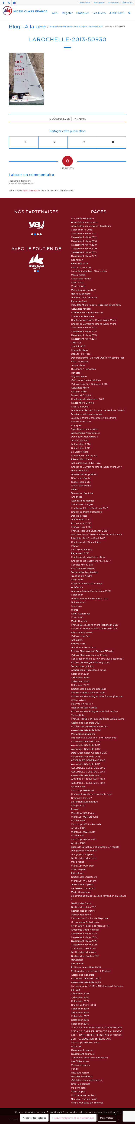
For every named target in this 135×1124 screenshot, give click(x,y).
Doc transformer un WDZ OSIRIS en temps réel (97, 357)
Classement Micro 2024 (84, 937)
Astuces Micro (78, 391)
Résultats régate (80, 1072)
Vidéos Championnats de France (89, 655)
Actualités (76, 640)
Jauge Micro (78, 365)
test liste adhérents (81, 1076)
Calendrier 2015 (80, 1023)
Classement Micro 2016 (84, 241)
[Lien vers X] (8, 2)
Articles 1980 (78, 843)
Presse (74, 809)
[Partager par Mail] (113, 142)
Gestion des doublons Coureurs (88, 689)
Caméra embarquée (82, 316)
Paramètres (106, 1117)
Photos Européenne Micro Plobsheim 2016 (94, 625)
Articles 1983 (78, 820)
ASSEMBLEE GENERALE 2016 (88, 760)
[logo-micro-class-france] (25, 13)
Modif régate (78, 869)
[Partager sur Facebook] (25, 142)
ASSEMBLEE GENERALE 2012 (88, 783)
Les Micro (76, 606)
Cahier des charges (82, 504)
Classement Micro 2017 (84, 338)
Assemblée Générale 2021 (85, 722)
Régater (75, 373)
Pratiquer (76, 425)
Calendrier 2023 (80, 993)
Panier (74, 1069)
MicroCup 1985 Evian (83, 813)
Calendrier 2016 (80, 1020)
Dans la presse (79, 515)
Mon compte (78, 286)
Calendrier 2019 (80, 1008)
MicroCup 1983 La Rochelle (86, 824)
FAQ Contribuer (80, 361)
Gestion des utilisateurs (84, 877)
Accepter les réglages (34, 1117)
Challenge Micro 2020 (83, 1005)
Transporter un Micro (82, 666)
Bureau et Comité (81, 395)
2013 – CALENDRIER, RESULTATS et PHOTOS (96, 1031)
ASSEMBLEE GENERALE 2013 (88, 779)
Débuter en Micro (81, 354)
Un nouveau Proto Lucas (85, 922)
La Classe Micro (79, 451)
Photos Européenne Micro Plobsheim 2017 (94, 628)
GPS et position (79, 440)
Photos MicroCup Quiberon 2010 (89, 531)
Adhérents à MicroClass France (88, 670)
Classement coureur (82, 1050)
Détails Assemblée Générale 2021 (89, 598)
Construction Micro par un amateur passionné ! (97, 658)
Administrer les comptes (84, 222)
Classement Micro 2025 (84, 941)
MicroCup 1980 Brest (82, 865)
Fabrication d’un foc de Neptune (89, 918)
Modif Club (77, 617)
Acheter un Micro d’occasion (86, 583)
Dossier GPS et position (84, 474)
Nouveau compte (81, 293)
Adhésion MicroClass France (87, 312)
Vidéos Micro (78, 643)
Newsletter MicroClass (83, 647)
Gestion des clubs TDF (83, 907)
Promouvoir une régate (84, 455)
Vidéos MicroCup (80, 636)
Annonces (76, 497)
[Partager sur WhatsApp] (84, 142)
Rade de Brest (79, 301)
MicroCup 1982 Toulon (83, 832)
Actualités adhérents (82, 218)
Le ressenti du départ (83, 888)
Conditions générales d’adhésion (89, 1057)
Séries (74, 489)
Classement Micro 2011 (83, 233)
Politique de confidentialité (86, 967)
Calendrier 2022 (80, 997)
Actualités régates (81, 308)
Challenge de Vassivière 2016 (87, 399)
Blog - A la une (27, 27)
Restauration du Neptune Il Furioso (90, 971)
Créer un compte (80, 1084)
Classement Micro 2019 (84, 248)
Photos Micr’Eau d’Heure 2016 (88, 692)
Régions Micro (79, 376)
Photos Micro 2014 (81, 527)
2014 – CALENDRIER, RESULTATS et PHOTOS (96, 1027)
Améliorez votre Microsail (85, 929)
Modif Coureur (79, 621)
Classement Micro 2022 (84, 256)
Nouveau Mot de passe (84, 297)
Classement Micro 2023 (84, 933)
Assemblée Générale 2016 (85, 756)
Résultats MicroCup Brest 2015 (88, 538)
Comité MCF (78, 346)
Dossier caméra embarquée (86, 414)
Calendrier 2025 (80, 677)
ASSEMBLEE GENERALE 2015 (88, 768)
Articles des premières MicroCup (89, 726)
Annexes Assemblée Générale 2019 (91, 591)
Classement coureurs (82, 1054)
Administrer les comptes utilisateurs (91, 226)
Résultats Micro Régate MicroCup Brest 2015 (96, 305)
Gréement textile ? (81, 798)
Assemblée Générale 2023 (86, 982)
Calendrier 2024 (80, 674)
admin (82, 119)
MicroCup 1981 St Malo (83, 839)
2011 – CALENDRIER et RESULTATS (91, 1039)
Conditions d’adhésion (83, 948)
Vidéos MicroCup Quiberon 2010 (89, 384)
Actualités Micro (80, 387)
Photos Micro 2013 (81, 523)
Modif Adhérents (80, 613)
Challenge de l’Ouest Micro (86, 542)
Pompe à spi (78, 805)
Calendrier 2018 (80, 1012)
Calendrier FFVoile (81, 229)
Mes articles (77, 862)
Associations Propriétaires (85, 433)
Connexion (77, 260)
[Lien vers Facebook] (3, 2)
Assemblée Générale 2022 (86, 978)
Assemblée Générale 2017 (85, 749)
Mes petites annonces (83, 734)
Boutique (76, 1046)
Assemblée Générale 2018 (85, 745)
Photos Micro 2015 (81, 421)
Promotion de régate (83, 568)
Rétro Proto (77, 873)
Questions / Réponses (83, 369)
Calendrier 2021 (80, 1001)
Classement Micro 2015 (84, 335)
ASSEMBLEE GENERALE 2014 (88, 771)
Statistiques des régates (84, 429)
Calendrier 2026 (80, 685)
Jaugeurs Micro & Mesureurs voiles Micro (93, 418)
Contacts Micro (79, 350)
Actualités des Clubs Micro (86, 463)
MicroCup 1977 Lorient (83, 880)
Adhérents (127, 3)
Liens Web (77, 579)
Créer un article (79, 406)
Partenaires (113, 3)
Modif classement (81, 892)
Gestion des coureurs (83, 910)
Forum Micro (84, 3)
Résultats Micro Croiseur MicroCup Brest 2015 (96, 534)
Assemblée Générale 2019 (85, 741)
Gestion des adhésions (83, 952)
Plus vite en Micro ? (82, 703)
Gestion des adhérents (83, 858)
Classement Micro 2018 (84, 244)
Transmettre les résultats (84, 572)
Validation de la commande (86, 1080)
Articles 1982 (78, 828)
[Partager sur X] (55, 142)
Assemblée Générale (82, 975)
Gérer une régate (81, 478)
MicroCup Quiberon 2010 (85, 1042)
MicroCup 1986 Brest (82, 790)
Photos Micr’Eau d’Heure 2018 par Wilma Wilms (97, 719)
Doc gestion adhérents (84, 850)
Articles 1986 (78, 786)
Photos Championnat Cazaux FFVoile (92, 651)
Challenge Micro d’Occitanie (86, 512)
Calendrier (77, 594)
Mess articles (78, 275)
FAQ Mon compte (81, 267)
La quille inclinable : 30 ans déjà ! (89, 271)
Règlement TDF (80, 553)
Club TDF (76, 342)
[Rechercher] (129, 13)
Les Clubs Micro (80, 1061)
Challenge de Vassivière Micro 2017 (91, 561)
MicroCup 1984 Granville (84, 816)
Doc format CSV (80, 470)
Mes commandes (80, 1065)
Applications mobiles (82, 500)
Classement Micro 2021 (84, 252)
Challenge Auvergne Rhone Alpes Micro (93, 320)
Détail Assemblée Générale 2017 (89, 752)
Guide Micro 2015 (80, 448)
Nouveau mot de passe (84, 1099)
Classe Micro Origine (82, 403)
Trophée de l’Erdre (81, 576)
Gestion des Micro (81, 914)
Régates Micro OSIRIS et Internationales (93, 737)
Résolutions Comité (81, 632)
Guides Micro (78, 602)
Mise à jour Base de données (87, 1102)
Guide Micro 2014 (81, 444)
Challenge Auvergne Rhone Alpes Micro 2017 (96, 467)
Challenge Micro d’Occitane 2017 (89, 508)
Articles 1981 (78, 835)
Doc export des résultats (84, 436)
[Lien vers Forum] (14, 2)
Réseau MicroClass (81, 459)
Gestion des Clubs (81, 903)
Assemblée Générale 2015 (85, 764)
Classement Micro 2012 (84, 237)
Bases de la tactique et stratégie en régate (95, 847)
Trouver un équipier (82, 493)
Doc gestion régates (82, 854)
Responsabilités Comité (84, 707)
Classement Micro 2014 (84, 331)
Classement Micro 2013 (84, 327)
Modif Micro (77, 282)
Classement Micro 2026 (84, 944)
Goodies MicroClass (82, 564)
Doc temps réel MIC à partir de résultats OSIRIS (97, 410)
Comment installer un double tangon (91, 794)
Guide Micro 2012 (80, 519)
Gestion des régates (82, 884)
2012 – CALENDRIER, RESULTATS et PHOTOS (96, 1035)
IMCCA (75, 545)
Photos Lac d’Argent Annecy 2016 (90, 662)
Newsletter (99, 3)
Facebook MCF (79, 263)
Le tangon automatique (84, 801)
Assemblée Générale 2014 (85, 775)
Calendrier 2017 (80, 1016)
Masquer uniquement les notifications (73, 1117)
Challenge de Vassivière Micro (88, 557)
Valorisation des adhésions (86, 380)
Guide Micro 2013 (80, 482)
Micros (74, 609)
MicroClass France (81, 278)
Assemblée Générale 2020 (86, 730)
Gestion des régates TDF (85, 956)
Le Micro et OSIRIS (81, 549)
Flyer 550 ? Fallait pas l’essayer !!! (90, 926)
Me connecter (78, 1087)
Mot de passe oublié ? (83, 290)
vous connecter (31, 190)
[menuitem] (84, 3)
